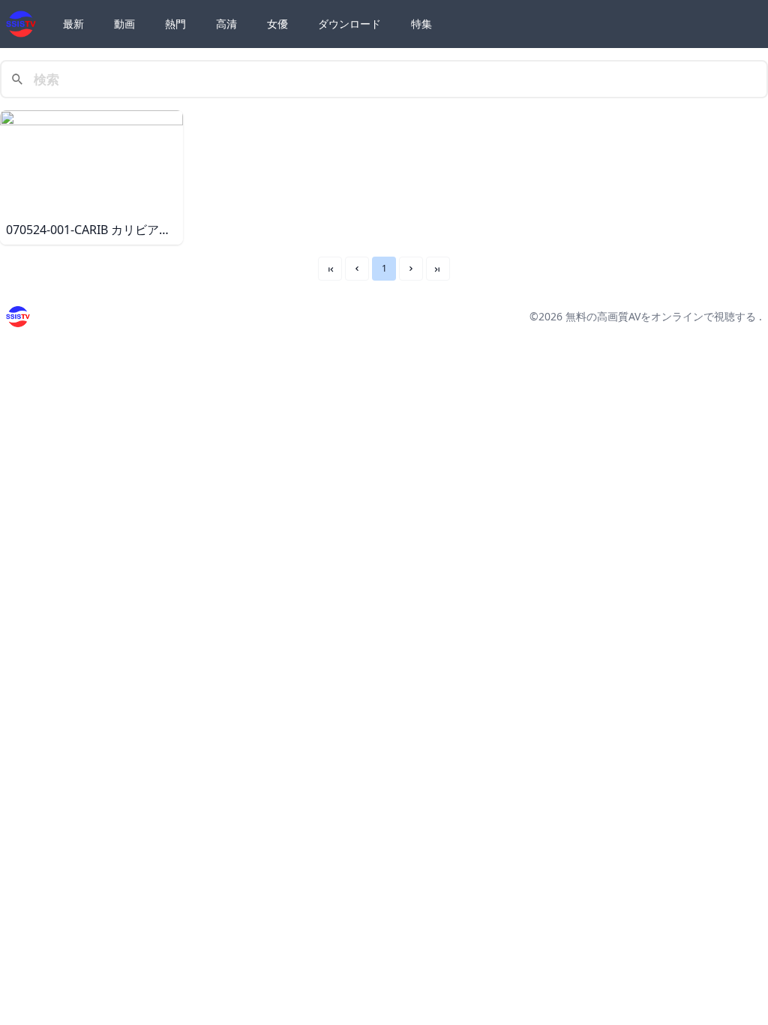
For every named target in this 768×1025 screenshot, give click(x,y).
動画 (124, 24)
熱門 (175, 24)
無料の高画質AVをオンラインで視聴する (660, 316)
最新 (73, 24)
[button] (357, 269)
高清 (226, 24)
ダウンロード (349, 24)
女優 (277, 24)
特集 (421, 24)
